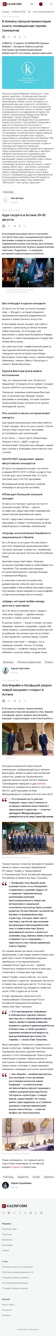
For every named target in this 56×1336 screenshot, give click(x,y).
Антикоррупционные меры (15, 1283)
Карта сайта (8, 1304)
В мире (5, 1250)
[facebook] (19, 1212)
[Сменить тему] (42, 4)
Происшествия (9, 1229)
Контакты (7, 1310)
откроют (16, 1167)
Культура (8, 192)
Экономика (7, 1245)
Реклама (6, 1315)
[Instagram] (3, 37)
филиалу (41, 783)
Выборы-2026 (18, 11)
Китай (36, 1177)
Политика (6, 1234)
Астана (49, 662)
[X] (25, 37)
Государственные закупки (15, 1288)
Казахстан (23, 1177)
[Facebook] (19, 37)
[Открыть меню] (51, 4)
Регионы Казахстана (29, 662)
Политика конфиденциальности (17, 1272)
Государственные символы (15, 1277)
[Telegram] (14, 37)
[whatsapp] (9, 37)
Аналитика (7, 1239)
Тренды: (6, 12)
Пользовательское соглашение (17, 1266)
